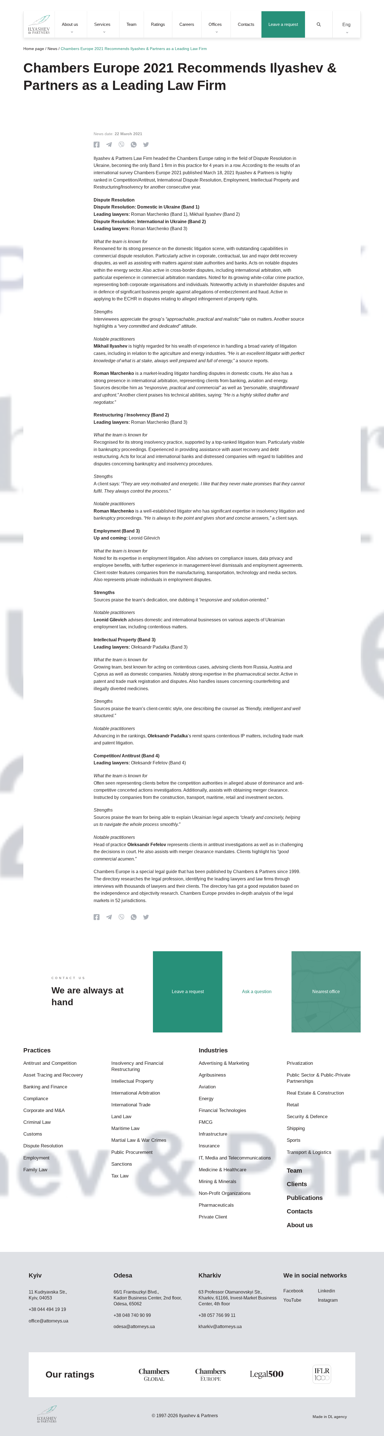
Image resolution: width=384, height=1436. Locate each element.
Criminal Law (37, 1122)
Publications (305, 1197)
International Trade (130, 1104)
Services (102, 24)
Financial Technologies (222, 1110)
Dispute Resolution (43, 1146)
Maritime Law (125, 1128)
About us (70, 24)
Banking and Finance (45, 1087)
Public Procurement (132, 1152)
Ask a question (257, 991)
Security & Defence (307, 1116)
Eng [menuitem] (346, 24)
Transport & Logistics (309, 1152)
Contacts (246, 24)
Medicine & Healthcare (222, 1169)
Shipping (296, 1128)
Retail (293, 1104)
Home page (33, 48)
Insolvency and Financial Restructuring (137, 1066)
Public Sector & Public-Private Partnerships (318, 1078)
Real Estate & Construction (315, 1093)
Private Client (213, 1217)
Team (132, 24)
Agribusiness (212, 1075)
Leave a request (283, 24)
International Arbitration (135, 1093)
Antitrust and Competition (49, 1063)
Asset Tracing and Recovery (53, 1075)
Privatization (300, 1063)
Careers (186, 24)
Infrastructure (213, 1134)
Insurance (209, 1146)
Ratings (158, 24)
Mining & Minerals (217, 1181)
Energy (206, 1098)
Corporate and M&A (44, 1110)
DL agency (337, 1416)
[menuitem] (346, 24)
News (52, 48)
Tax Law (119, 1176)
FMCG (206, 1122)
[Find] (319, 24)
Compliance (35, 1098)
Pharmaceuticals (216, 1205)
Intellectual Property (132, 1081)
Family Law (35, 1169)
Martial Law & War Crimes (138, 1140)
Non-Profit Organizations (225, 1193)
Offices (215, 24)
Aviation (207, 1087)
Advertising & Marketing (224, 1063)
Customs (32, 1134)
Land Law (121, 1116)
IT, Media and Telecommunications (235, 1158)
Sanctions (121, 1164)
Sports (294, 1140)
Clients (297, 1184)
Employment (36, 1158)
